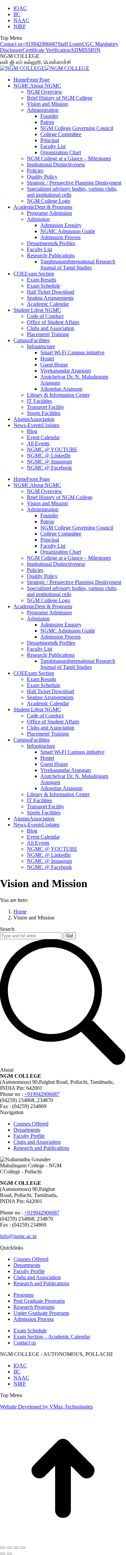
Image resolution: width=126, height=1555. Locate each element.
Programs (23, 1295)
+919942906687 (40, 44)
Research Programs (33, 1307)
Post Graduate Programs (39, 1301)
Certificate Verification (46, 50)
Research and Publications (41, 1148)
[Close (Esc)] (2, 1548)
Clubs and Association (37, 1142)
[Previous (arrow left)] (2, 1554)
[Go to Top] (63, 1540)
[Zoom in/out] (23, 1548)
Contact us (11, 44)
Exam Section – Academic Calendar (51, 1336)
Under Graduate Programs (41, 1313)
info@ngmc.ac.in (18, 1236)
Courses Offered (30, 1124)
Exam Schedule (30, 1330)
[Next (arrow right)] (9, 1554)
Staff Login (70, 44)
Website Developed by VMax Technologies (46, 1407)
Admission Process (33, 1319)
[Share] (9, 1548)
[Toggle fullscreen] (16, 1548)
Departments (26, 1130)
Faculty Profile (29, 1136)
